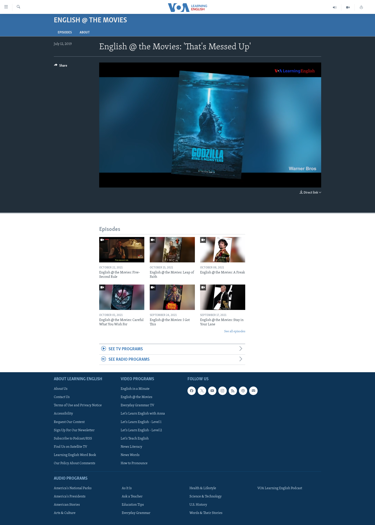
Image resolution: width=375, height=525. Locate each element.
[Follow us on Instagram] (222, 391)
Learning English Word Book (75, 455)
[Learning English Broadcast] (334, 7)
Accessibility (63, 413)
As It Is (127, 488)
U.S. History (198, 505)
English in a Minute (135, 389)
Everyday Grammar (136, 513)
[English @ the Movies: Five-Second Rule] (121, 249)
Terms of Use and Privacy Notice (78, 405)
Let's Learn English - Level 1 (141, 422)
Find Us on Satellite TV (70, 447)
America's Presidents (70, 496)
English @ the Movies (136, 397)
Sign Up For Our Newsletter (74, 430)
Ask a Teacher (132, 496)
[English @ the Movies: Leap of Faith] (172, 249)
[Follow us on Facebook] (192, 391)
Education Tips (133, 505)
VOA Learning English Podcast (279, 488)
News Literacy (131, 447)
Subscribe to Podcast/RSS (73, 438)
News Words (130, 455)
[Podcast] (243, 391)
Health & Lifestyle (202, 488)
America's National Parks (73, 488)
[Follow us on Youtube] (212, 391)
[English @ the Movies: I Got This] (172, 297)
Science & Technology (205, 496)
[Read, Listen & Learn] (361, 7)
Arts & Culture (65, 513)
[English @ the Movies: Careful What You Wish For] (121, 297)
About (85, 32)
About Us (60, 389)
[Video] (348, 7)
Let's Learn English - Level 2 (141, 430)
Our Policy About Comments (74, 463)
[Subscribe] (253, 391)
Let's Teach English (135, 438)
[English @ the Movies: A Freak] (222, 249)
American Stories (67, 505)
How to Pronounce (134, 463)
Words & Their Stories (205, 513)
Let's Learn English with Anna (143, 413)
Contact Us (62, 397)
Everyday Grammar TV (137, 405)
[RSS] (233, 391)
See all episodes (234, 331)
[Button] (60, 67)
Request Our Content (69, 422)
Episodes (65, 32)
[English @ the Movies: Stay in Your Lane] (222, 297)
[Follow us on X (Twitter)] (202, 391)
